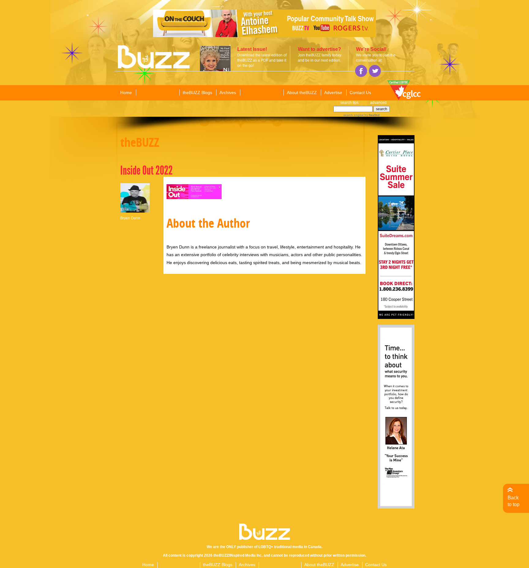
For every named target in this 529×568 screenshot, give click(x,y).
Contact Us (360, 92)
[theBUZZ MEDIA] (261, 92)
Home (126, 92)
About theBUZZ (302, 92)
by (372, 115)
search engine (353, 115)
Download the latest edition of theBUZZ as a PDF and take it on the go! (262, 60)
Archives (227, 92)
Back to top (514, 501)
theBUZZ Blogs (197, 92)
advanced (378, 102)
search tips (349, 102)
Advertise (333, 92)
